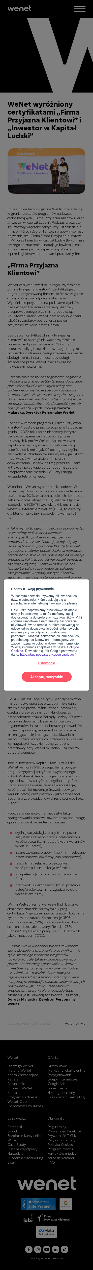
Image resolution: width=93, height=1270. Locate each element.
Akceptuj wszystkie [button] (46, 676)
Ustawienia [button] (46, 663)
